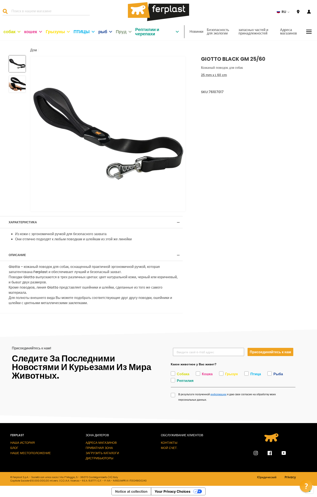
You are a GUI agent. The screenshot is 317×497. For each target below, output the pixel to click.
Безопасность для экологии (218, 31)
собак (9, 32)
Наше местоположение (30, 453)
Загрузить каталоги (102, 453)
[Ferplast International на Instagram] (256, 453)
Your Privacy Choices (172, 491)
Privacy (290, 477)
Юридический (266, 477)
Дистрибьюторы (99, 458)
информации (218, 394)
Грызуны (55, 32)
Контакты (169, 443)
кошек (30, 32)
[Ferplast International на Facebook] (266, 453)
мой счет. (169, 448)
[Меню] (309, 31)
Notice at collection (131, 491)
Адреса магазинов (288, 31)
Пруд (121, 32)
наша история (22, 443)
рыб (102, 32)
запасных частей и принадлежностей (253, 31)
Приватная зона (99, 448)
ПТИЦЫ (82, 32)
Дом (33, 50)
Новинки (196, 31)
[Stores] (298, 11)
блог (14, 448)
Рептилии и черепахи (147, 32)
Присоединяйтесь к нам (270, 351)
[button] (283, 11)
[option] (108, 134)
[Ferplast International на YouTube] (280, 453)
